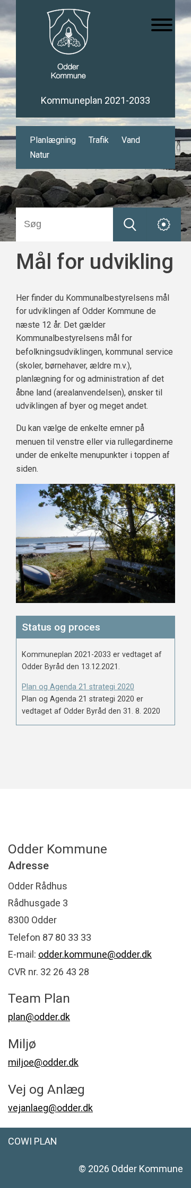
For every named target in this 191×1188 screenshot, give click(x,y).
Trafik (99, 140)
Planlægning (53, 140)
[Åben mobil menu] (161, 26)
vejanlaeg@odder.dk (50, 1107)
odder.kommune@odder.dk (95, 954)
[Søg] (130, 224)
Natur (39, 155)
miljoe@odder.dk (43, 1062)
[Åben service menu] (164, 224)
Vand (130, 140)
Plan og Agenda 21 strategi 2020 (78, 686)
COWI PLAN (32, 1141)
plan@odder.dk (39, 1016)
